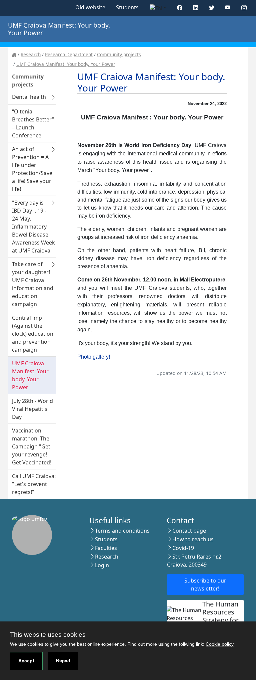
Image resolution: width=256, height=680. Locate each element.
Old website (90, 7)
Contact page (189, 530)
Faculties (106, 548)
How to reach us (193, 539)
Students (127, 7)
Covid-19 (183, 548)
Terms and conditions (122, 530)
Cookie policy (220, 644)
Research (31, 54)
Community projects (119, 54)
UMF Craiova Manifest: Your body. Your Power (65, 64)
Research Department (69, 54)
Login (102, 565)
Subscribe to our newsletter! (205, 584)
